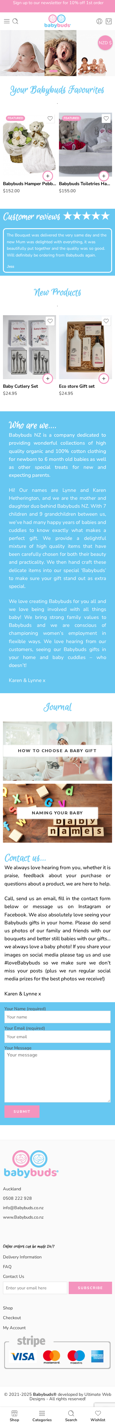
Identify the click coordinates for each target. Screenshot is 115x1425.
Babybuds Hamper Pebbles (29, 184)
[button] (47, 176)
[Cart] (108, 21)
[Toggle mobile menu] (7, 21)
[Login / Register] (99, 21)
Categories (42, 1419)
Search (71, 1419)
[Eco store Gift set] (85, 347)
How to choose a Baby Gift (57, 751)
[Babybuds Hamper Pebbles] (29, 145)
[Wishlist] (50, 118)
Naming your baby (57, 813)
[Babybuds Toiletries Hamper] (85, 145)
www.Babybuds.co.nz (23, 1217)
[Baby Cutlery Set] (29, 347)
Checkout (12, 1318)
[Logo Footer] (31, 1171)
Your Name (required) (25, 1009)
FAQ (7, 1267)
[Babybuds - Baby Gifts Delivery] (57, 21)
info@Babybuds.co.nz (23, 1208)
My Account (14, 1328)
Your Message (18, 1048)
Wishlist (98, 1419)
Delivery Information (22, 1257)
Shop (8, 1308)
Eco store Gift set (77, 386)
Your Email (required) (24, 1028)
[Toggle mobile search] (15, 21)
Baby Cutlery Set (20, 386)
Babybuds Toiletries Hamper (85, 184)
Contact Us (13, 1276)
